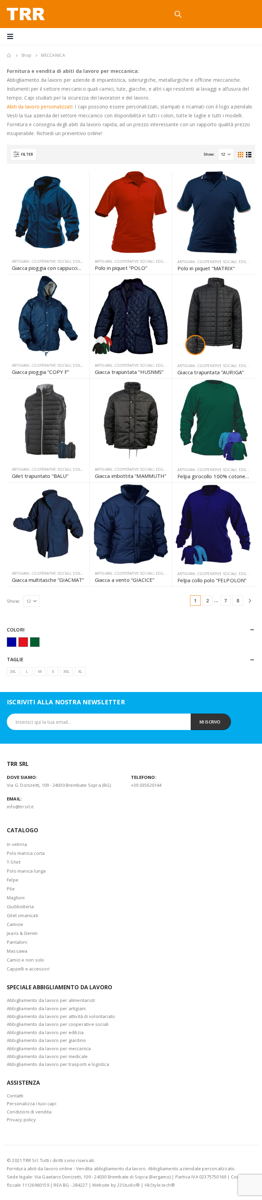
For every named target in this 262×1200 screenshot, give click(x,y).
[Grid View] (240, 154)
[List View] (248, 154)
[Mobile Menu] (12, 36)
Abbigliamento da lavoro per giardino (46, 1040)
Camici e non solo (25, 960)
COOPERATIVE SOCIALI (51, 261)
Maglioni (16, 898)
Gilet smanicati (22, 915)
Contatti (15, 1096)
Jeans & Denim (22, 933)
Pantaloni (17, 942)
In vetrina (17, 844)
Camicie (15, 924)
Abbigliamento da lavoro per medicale (47, 1056)
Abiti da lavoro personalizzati (39, 106)
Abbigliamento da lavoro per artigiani (46, 1008)
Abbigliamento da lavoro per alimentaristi (51, 1000)
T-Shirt (13, 862)
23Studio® (128, 1185)
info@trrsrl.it (20, 807)
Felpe (12, 880)
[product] (48, 212)
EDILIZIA (80, 261)
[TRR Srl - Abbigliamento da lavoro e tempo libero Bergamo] (26, 14)
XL (80, 671)
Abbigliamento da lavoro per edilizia (45, 1032)
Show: (209, 154)
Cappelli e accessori (28, 969)
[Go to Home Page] (9, 55)
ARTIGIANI (20, 261)
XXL (66, 671)
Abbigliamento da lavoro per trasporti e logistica (58, 1064)
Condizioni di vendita (29, 1112)
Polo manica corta (26, 853)
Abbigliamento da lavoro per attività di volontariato (61, 1016)
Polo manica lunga (26, 871)
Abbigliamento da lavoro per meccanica (49, 1048)
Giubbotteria (20, 906)
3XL (13, 671)
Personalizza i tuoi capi (31, 1103)
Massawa (17, 951)
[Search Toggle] (178, 14)
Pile (11, 889)
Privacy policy (21, 1120)
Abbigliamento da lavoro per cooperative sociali (57, 1024)
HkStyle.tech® (160, 1185)
